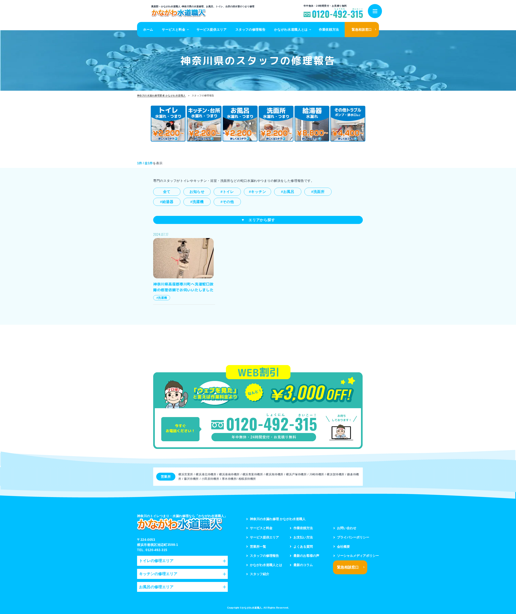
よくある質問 (303, 546)
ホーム (148, 29)
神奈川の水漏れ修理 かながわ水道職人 (278, 519)
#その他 (227, 202)
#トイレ (227, 192)
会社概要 (343, 546)
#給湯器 (167, 202)
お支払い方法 (303, 537)
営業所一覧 (258, 546)
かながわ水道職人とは (291, 29)
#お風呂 (287, 192)
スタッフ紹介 (259, 574)
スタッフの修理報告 (250, 29)
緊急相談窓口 (362, 29)
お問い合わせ (346, 528)
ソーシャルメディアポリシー (358, 555)
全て (167, 192)
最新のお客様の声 (306, 555)
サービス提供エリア (212, 29)
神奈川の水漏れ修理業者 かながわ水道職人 (161, 95)
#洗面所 (318, 192)
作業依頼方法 (329, 29)
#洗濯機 (197, 202)
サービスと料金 (173, 29)
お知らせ (197, 192)
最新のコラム (303, 565)
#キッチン (257, 192)
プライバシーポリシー (353, 537)
